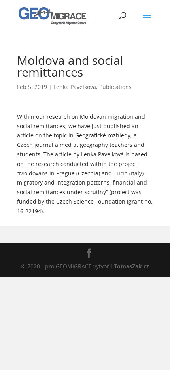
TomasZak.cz (131, 266)
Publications (115, 87)
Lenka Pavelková (74, 87)
